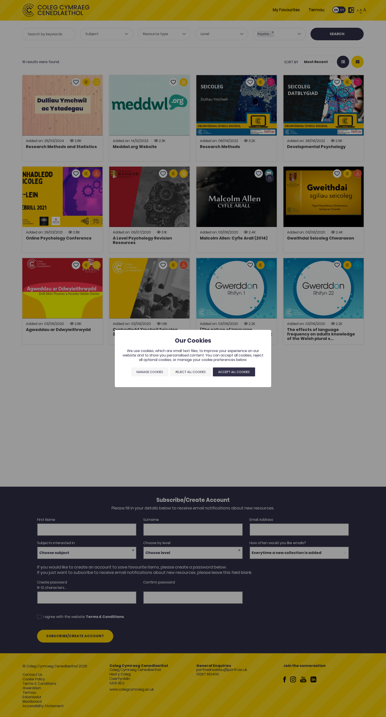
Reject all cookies (191, 372)
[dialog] (193, 358)
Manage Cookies (149, 372)
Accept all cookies (234, 372)
